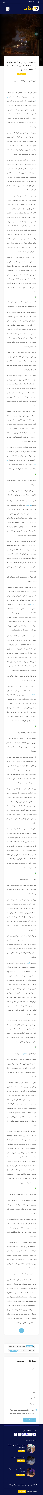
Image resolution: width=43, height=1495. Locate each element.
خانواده (33, 695)
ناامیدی (32, 604)
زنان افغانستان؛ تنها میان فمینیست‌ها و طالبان (26, 1350)
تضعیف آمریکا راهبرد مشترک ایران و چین (16, 1446)
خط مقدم (29, 505)
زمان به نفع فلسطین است (18, 1457)
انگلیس (28, 963)
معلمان (25, 1053)
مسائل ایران (21, 74)
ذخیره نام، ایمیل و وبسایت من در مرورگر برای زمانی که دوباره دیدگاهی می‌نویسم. (21, 1412)
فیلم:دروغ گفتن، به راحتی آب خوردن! (16, 1470)
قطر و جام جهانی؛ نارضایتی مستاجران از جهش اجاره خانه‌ (17, 1346)
